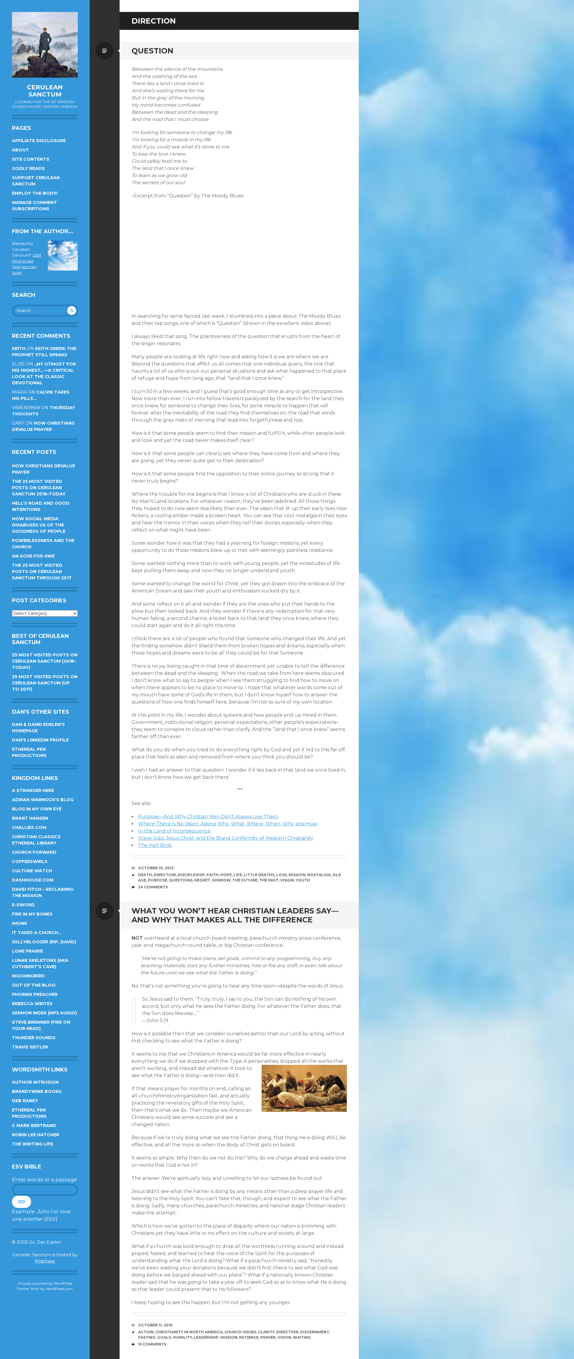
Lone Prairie (27, 951)
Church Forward (34, 852)
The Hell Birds (155, 845)
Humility (182, 1337)
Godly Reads (28, 168)
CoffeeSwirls (30, 861)
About (20, 150)
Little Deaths (259, 875)
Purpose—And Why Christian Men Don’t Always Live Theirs (208, 816)
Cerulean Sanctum (45, 91)
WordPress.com (59, 1288)
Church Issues (240, 1332)
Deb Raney (25, 1100)
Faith (213, 875)
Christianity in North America (189, 1332)
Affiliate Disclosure (39, 140)
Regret (202, 880)
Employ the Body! (35, 193)
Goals (164, 1337)
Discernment (314, 1332)
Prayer (268, 1337)
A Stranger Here (33, 790)
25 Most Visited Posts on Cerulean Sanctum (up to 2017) (44, 683)
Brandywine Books (37, 1091)
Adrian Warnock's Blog (43, 799)
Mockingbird (28, 976)
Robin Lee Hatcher (35, 1134)
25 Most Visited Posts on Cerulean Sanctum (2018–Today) (44, 661)
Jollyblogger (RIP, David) (44, 942)
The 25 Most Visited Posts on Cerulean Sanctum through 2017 (41, 572)
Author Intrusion (35, 1082)
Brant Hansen (30, 818)
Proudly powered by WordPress (45, 1283)
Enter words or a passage (44, 1180)
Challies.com (29, 827)
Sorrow (221, 880)
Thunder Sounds (34, 1037)
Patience (249, 1337)
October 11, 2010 (155, 1325)
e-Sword (23, 904)
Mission (297, 875)
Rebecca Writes (32, 1003)
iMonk (19, 923)
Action (146, 1332)
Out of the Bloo (34, 985)
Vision (287, 880)
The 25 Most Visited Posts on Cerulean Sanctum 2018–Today (38, 488)
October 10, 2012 (156, 868)
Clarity (266, 1332)
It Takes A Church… (37, 932)
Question (152, 50)
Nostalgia (319, 875)
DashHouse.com (33, 880)
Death (145, 875)
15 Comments (152, 1344)
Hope (226, 875)
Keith (18, 348)
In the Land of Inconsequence (174, 831)
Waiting (302, 1337)
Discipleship (191, 875)
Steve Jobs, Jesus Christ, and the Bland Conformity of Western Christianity (225, 838)
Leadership (206, 1337)
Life (237, 875)
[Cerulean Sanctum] (45, 45)
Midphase (45, 1261)
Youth (303, 880)
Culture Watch (32, 870)
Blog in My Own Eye (37, 809)
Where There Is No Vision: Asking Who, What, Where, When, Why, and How (227, 824)
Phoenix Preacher (35, 994)
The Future (244, 880)
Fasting (146, 1337)
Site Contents (30, 159)
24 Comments (153, 887)
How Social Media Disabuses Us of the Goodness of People (38, 525)
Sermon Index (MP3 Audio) (44, 1013)
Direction (165, 875)
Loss (281, 875)
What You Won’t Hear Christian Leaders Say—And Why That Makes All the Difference (235, 915)
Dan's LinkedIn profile (40, 740)
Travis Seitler (30, 1047)
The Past (268, 880)
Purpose (157, 880)
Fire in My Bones (32, 914)
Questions (181, 880)
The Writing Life (32, 1144)
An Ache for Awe (33, 556)
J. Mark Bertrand (34, 1125)
